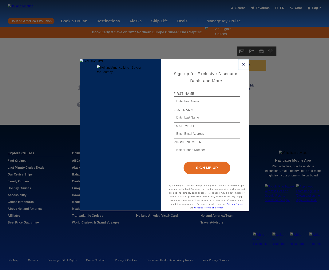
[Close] (243, 64)
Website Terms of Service (209, 208)
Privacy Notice (235, 204)
